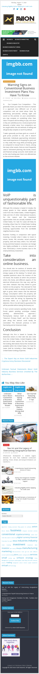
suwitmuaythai (18, 560)
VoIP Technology (12, 565)
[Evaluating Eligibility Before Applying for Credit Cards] (8, 487)
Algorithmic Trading (6, 527)
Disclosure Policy (20, 665)
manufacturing (29, 548)
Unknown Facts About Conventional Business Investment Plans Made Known (7, 399)
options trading (9, 554)
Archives (4, 513)
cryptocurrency (23, 534)
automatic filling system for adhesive (21, 527)
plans (10, 100)
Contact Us (10, 665)
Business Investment (10, 51)
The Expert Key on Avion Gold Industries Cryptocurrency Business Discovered (19, 359)
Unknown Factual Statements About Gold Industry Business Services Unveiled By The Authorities (19, 371)
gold (11, 541)
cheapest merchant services (29, 531)
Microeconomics (17, 551)
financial (33, 537)
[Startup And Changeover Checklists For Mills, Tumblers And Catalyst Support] (8, 477)
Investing (9, 545)
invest (3, 545)
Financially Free (6, 541)
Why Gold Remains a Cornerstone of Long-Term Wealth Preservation (25, 498)
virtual (5, 565)
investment (6, 100)
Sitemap (29, 665)
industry (32, 540)
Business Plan (24, 51)
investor (5, 548)
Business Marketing (22, 39)
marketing (7, 551)
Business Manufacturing (11, 47)
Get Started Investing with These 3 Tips (31, 397)
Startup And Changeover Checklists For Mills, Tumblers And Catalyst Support (25, 479)
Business (10, 39)
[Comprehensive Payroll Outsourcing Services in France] (8, 467)
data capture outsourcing (11, 537)
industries (23, 540)
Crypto (5, 54)
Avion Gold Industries (19, 627)
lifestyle (19, 548)
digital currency (23, 537)
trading (9, 562)
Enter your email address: (15, 619)
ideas (15, 541)
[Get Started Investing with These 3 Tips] (31, 387)
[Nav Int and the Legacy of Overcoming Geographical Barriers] (19, 425)
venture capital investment (30, 562)
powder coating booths (24, 554)
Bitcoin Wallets (5, 531)
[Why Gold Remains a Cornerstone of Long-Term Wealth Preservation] (8, 496)
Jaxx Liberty (13, 548)
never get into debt (26, 551)
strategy (29, 557)
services (33, 554)
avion (34, 526)
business (25, 98)
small (4, 557)
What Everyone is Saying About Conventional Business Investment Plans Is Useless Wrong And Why (19, 403)
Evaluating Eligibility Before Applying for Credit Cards (17, 6)
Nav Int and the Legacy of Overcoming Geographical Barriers (19, 449)
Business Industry (13, 43)
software (20, 558)
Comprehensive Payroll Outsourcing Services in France (25, 469)
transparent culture (18, 562)
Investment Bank (32, 545)
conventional (32, 98)
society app (12, 558)
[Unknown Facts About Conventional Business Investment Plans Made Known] (7, 387)
